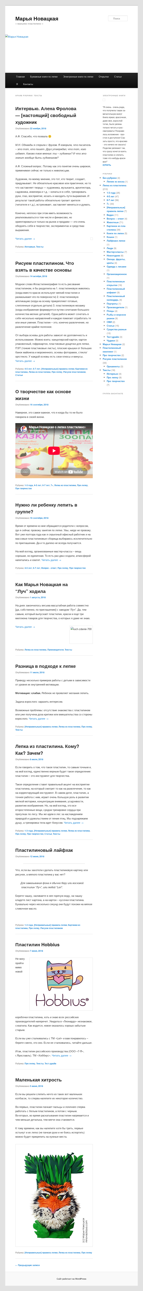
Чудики (111, 340)
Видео (110, 215)
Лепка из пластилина (40, 371)
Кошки (110, 237)
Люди (110, 248)
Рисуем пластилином (74, 371)
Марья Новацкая (36, 18)
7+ (52, 485)
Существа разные (116, 329)
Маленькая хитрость (38, 1079)
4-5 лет (28, 368)
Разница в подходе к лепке (45, 666)
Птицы (110, 311)
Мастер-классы (115, 251)
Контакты (28, 84)
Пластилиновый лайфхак (44, 850)
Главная (20, 76)
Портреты (112, 303)
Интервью (30, 246)
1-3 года (29, 485)
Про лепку (57, 371)
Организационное (117, 274)
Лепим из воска (115, 181)
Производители (55, 649)
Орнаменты (113, 366)
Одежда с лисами (116, 266)
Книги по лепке (115, 233)
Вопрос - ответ (49, 568)
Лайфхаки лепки (116, 240)
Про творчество (23, 488)
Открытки (104, 76)
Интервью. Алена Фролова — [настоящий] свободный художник (45, 115)
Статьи (118, 76)
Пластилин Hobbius (37, 944)
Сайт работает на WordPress (71, 1278)
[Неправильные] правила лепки (57, 368)
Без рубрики (110, 177)
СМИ (109, 322)
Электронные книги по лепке (78, 76)
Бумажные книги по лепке (44, 76)
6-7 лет (36, 368)
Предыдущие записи (27, 1265)
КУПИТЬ (107, 165)
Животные (113, 222)
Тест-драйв (50, 1063)
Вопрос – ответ (115, 218)
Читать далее (25, 238)
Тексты (39, 246)
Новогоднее (113, 255)
